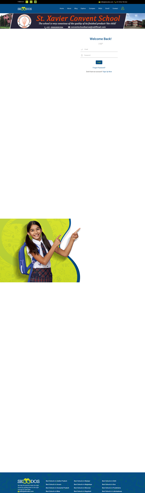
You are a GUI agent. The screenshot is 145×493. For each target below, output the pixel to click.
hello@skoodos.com (107, 2)
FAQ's (100, 8)
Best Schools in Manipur (82, 481)
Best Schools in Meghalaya (83, 484)
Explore (83, 8)
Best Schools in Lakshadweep (112, 491)
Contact (115, 8)
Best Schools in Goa (109, 484)
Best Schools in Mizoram (82, 488)
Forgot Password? (99, 68)
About (69, 8)
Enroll (107, 8)
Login (99, 62)
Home (62, 8)
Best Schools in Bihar (53, 491)
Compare (92, 8)
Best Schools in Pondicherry (111, 488)
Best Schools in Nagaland (82, 491)
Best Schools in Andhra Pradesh (56, 481)
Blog (75, 8)
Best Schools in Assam (53, 484)
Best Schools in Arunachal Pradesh (57, 488)
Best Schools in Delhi (109, 481)
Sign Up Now (107, 72)
